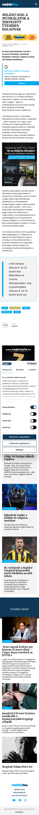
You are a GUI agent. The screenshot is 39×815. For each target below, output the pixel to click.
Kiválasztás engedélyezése (19, 443)
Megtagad (19, 450)
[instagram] (25, 800)
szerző (14, 324)
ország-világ (15, 308)
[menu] (36, 4)
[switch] (33, 414)
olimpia (26, 308)
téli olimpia (6, 312)
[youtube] (13, 800)
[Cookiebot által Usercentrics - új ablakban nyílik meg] (28, 363)
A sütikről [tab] (32, 370)
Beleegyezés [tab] (7, 370)
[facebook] (20, 800)
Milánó (17, 312)
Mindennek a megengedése (19, 437)
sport (4, 308)
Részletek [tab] (20, 370)
